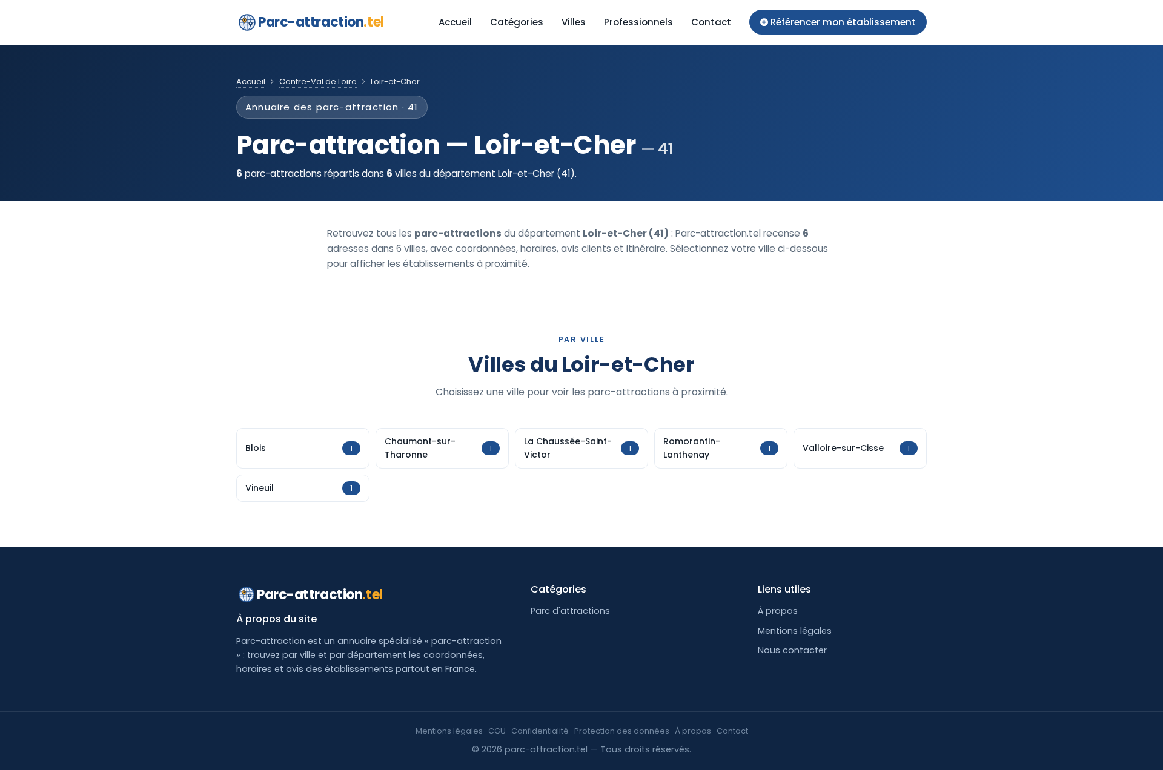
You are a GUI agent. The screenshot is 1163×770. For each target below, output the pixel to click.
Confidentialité (540, 731)
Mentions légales (795, 631)
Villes (574, 22)
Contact (711, 22)
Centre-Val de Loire (318, 81)
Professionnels (638, 22)
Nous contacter (792, 650)
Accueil (455, 22)
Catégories (516, 22)
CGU (497, 731)
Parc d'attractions (570, 611)
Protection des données (621, 731)
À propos (778, 611)
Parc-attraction (321, 22)
